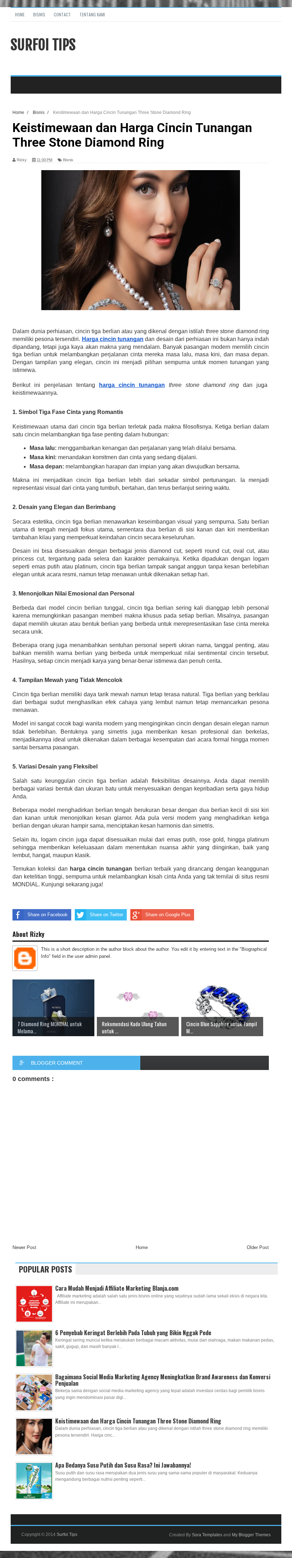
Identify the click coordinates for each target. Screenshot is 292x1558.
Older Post (258, 1247)
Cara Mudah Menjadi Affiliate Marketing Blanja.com (116, 1288)
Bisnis (39, 14)
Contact (62, 14)
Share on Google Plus (168, 914)
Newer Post (24, 1247)
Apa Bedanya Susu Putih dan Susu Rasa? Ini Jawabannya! (123, 1465)
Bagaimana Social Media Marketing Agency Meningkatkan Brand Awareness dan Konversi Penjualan (162, 1380)
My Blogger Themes (251, 1534)
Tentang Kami (92, 14)
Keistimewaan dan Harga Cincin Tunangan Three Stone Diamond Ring (138, 1421)
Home (20, 14)
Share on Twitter (106, 914)
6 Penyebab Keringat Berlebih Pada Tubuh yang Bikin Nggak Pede (133, 1332)
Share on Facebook (47, 914)
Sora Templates (207, 1534)
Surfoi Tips (43, 45)
